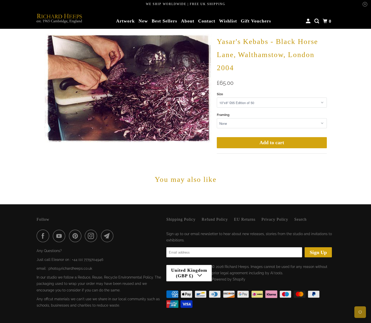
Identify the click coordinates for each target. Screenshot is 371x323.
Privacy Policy (274, 219)
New (143, 20)
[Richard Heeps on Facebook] (44, 236)
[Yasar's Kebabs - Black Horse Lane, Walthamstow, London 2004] (128, 88)
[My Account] (309, 21)
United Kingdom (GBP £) (189, 273)
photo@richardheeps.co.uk (70, 268)
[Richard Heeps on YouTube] (60, 236)
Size (220, 94)
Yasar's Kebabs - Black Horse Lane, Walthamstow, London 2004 (267, 54)
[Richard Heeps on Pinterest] (76, 236)
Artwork (125, 20)
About (187, 20)
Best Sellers (164, 20)
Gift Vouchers (256, 20)
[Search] (317, 21)
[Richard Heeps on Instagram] (92, 236)
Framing (223, 115)
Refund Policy (215, 219)
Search (300, 219)
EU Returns (244, 219)
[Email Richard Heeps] (108, 236)
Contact (206, 20)
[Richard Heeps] (59, 18)
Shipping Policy (181, 219)
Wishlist (228, 20)
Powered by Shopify (228, 279)
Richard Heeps (237, 267)
